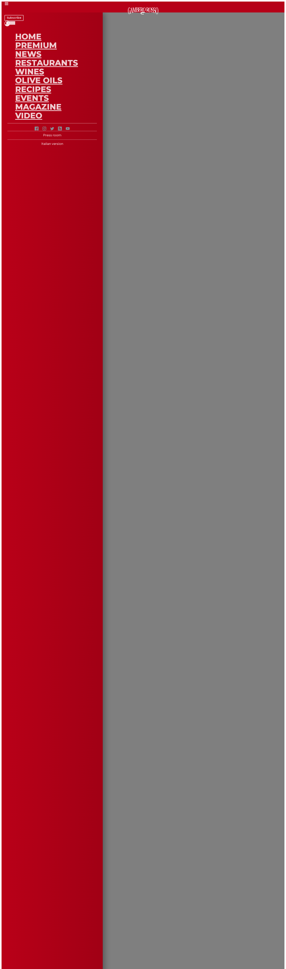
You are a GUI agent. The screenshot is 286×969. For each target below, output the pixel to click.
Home (28, 36)
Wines (29, 71)
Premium (36, 45)
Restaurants (46, 63)
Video (28, 115)
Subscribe (14, 17)
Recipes (33, 89)
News (28, 54)
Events (32, 98)
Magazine (38, 107)
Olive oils (38, 80)
